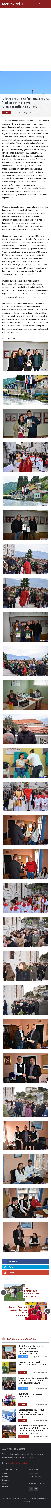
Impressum (33, 1474)
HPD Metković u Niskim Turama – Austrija (30, 1395)
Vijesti (7, 113)
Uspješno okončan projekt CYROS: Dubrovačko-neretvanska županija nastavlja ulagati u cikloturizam (31, 1351)
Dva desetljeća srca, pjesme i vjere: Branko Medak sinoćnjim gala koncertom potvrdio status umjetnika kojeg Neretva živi (33, 1430)
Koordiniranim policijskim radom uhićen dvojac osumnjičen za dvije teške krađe (31, 1413)
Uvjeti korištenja (35, 1477)
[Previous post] (3, 1292)
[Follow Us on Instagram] (36, 1489)
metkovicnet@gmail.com (19, 1463)
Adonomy (26, 1502)
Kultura (5, 1477)
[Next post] (47, 1311)
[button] (40, 4)
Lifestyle (24, 1436)
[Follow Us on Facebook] (31, 1489)
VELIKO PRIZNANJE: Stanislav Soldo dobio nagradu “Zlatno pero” (32, 1293)
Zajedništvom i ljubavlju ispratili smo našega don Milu (33, 1363)
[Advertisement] (25, 34)
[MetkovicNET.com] (13, 4)
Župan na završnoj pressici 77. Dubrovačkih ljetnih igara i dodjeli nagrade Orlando (33, 1380)
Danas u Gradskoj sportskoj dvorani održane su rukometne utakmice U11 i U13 (17, 1313)
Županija (23, 1357)
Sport (4, 1483)
